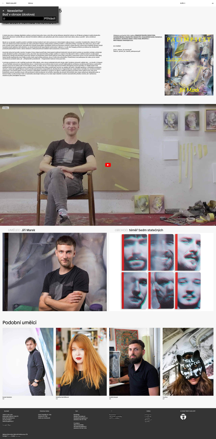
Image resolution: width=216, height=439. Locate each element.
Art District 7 (117, 38)
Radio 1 (131, 38)
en (212, 3)
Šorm (9, 436)
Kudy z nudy (137, 38)
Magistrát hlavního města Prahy (145, 35)
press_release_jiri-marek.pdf (122, 50)
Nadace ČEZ (137, 37)
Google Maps (7, 425)
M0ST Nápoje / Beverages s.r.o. (123, 40)
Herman (17, 436)
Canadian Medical (119, 37)
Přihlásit (50, 18)
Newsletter (112, 414)
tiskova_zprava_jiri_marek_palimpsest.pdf (126, 51)
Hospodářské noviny (148, 37)
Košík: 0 (182, 3)
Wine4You (145, 38)
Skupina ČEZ (129, 37)
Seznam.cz (158, 37)
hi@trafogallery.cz (8, 421)
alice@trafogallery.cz (80, 426)
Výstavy (30, 3)
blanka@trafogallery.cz (81, 418)
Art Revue (125, 38)
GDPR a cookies (114, 418)
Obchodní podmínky (115, 416)
